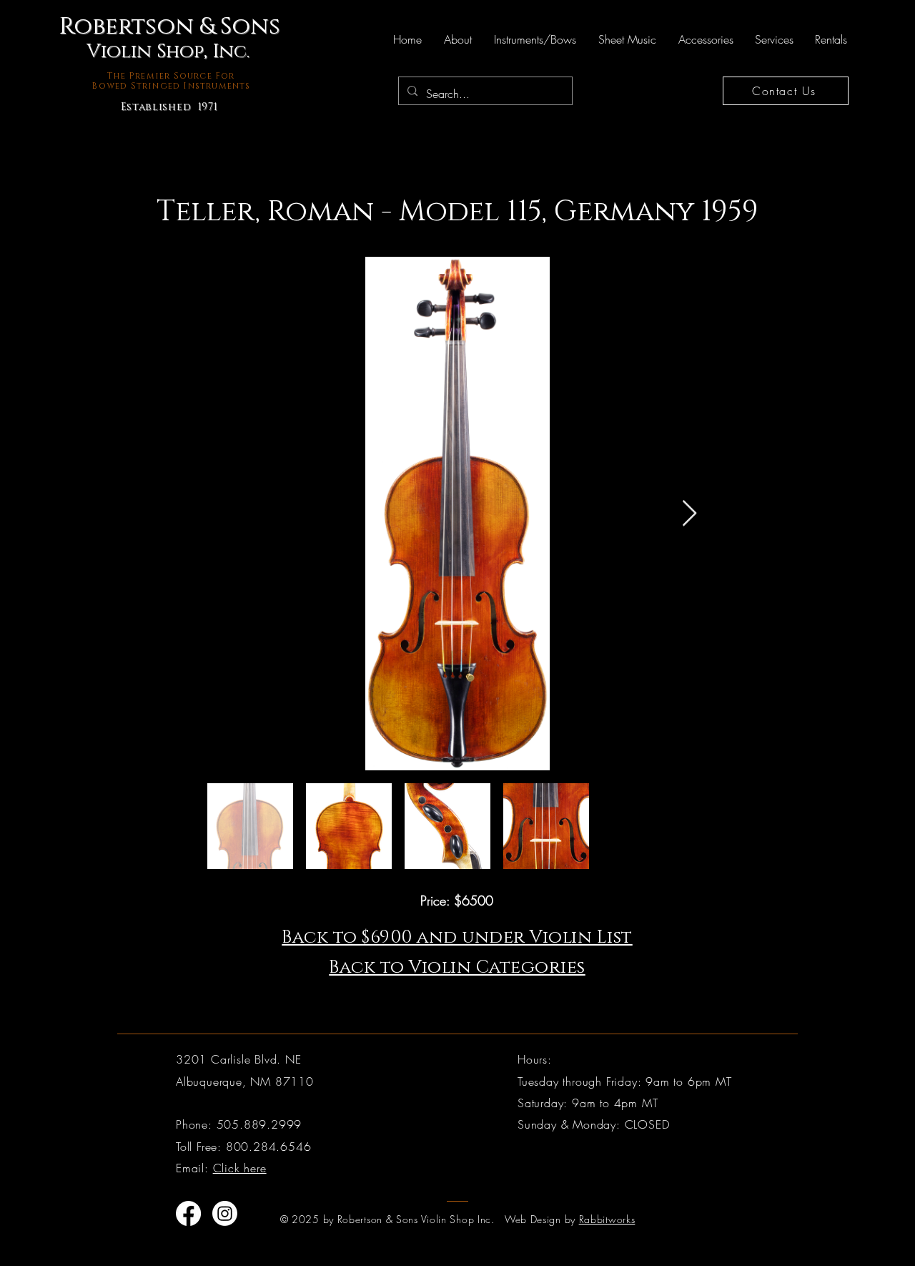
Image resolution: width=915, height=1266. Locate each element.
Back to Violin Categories (457, 967)
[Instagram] (224, 1213)
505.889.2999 (259, 1124)
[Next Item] (689, 514)
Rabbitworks (607, 1219)
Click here (240, 1168)
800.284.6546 (269, 1146)
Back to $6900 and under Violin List (457, 937)
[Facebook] (188, 1213)
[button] (457, 39)
